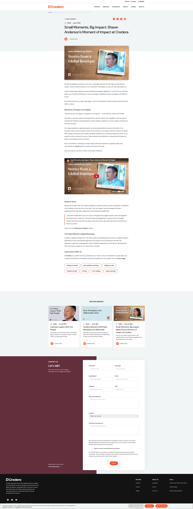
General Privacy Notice (8, 507)
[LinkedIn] (8, 500)
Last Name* (118, 365)
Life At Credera (96, 271)
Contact (127, 1)
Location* (91, 413)
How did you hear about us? (96, 423)
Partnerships (116, 6)
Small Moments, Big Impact (91, 265)
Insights (125, 6)
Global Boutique (111, 271)
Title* (116, 386)
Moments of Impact (72, 265)
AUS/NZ (142, 1)
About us (141, 6)
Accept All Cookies (161, 506)
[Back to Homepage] (55, 7)
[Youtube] (16, 500)
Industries (106, 6)
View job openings (53, 466)
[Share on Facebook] (121, 19)
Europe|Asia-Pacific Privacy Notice (23, 507)
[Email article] (125, 19)
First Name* (92, 365)
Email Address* (93, 376)
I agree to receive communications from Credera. (107, 448)
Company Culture (72, 271)
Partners (138, 487)
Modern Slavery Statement (175, 490)
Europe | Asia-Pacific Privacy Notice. (107, 456)
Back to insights (71, 19)
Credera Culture (109, 265)
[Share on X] (117, 19)
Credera (69, 256)
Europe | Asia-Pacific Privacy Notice (178, 483)
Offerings (97, 6)
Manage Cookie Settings (136, 506)
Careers (133, 6)
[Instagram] (12, 500)
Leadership (155, 483)
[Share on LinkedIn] (114, 19)
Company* (91, 386)
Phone (116, 376)
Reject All (149, 506)
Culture (84, 271)
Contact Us (155, 490)
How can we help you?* (95, 396)
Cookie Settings (173, 487)
